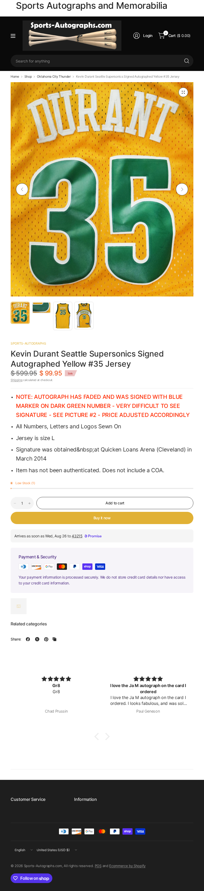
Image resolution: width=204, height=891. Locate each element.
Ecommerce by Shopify (127, 866)
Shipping (16, 380)
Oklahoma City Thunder (53, 76)
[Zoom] (183, 92)
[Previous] (22, 189)
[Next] (182, 189)
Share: (16, 639)
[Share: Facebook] (27, 639)
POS (98, 866)
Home (15, 76)
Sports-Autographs (28, 343)
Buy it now (102, 518)
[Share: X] (37, 639)
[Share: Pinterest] (46, 639)
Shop (28, 76)
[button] (98, 736)
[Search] (186, 61)
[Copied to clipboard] (54, 639)
